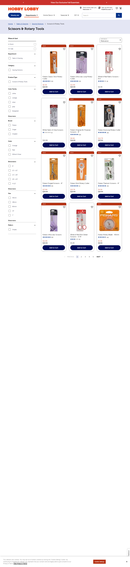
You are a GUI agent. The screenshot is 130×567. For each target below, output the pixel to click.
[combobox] (99, 15)
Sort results (104, 39)
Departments (31, 15)
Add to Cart (53, 92)
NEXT (98, 257)
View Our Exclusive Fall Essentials (65, 2)
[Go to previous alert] (23, 3)
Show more (12, 116)
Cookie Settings (99, 561)
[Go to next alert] (107, 3)
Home (10, 24)
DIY (75, 15)
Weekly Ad (15, 15)
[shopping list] (117, 8)
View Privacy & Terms (20, 563)
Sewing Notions (37, 24)
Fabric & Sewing (22, 24)
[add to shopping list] (64, 49)
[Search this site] (119, 15)
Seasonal (64, 15)
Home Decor (48, 15)
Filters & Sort (13, 38)
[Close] (127, 561)
